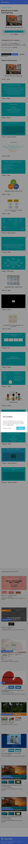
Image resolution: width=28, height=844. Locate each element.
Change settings (7, 428)
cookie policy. (10, 425)
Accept (21, 428)
